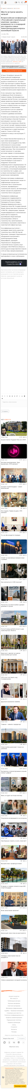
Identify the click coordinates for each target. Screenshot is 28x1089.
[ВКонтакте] (14, 1042)
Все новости (14, 998)
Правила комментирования (14, 1017)
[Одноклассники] (9, 1042)
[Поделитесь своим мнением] (14, 403)
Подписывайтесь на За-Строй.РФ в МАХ (14, 263)
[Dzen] (23, 1042)
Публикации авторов (14, 1001)
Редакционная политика (14, 1020)
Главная (3, 8)
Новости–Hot (9, 8)
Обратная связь (14, 1046)
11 (19, 437)
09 (17, 8)
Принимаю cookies (20, 1086)
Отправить (5, 411)
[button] (2, 2)
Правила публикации (14, 1022)
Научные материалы (14, 1003)
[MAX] (4, 1042)
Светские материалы (14, 1006)
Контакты (14, 1029)
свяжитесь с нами (17, 61)
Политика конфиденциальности (14, 1015)
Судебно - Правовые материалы (14, 1010)
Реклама (13, 1032)
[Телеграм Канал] (18, 1042)
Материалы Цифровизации (14, 1008)
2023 (14, 8)
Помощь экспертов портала (14, 70)
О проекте (14, 1027)
